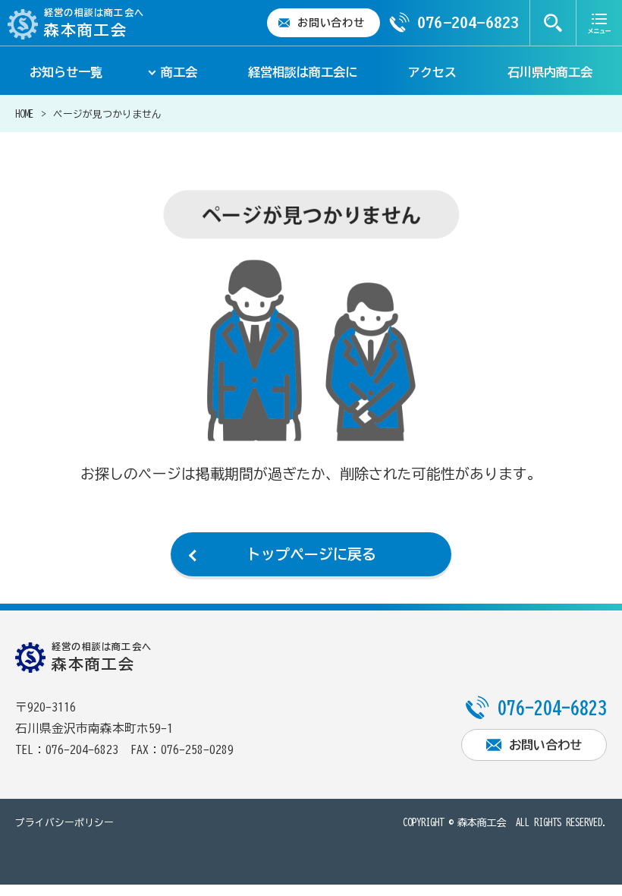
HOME (24, 114)
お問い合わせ (330, 22)
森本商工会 (482, 823)
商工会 (179, 72)
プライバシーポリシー (64, 823)
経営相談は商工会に (302, 72)
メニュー (599, 23)
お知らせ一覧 (66, 72)
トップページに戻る (311, 554)
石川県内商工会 (549, 72)
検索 (553, 23)
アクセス (432, 72)
